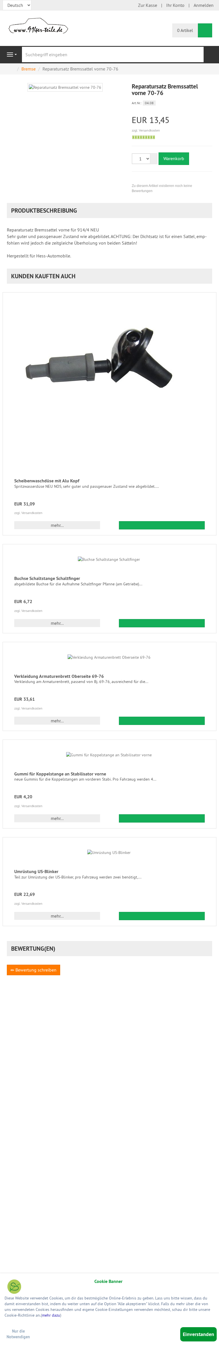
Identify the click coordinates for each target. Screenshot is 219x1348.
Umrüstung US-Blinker (36, 872)
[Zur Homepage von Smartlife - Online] (14, 1287)
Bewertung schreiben (35, 970)
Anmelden (204, 5)
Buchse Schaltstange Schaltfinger (47, 578)
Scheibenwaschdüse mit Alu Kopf (46, 481)
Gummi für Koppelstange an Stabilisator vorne (60, 774)
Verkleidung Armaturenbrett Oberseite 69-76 (59, 676)
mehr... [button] (57, 525)
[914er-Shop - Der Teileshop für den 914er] (38, 25)
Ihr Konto (175, 5)
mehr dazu (51, 1315)
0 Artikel (185, 30)
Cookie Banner (108, 1281)
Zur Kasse (147, 5)
